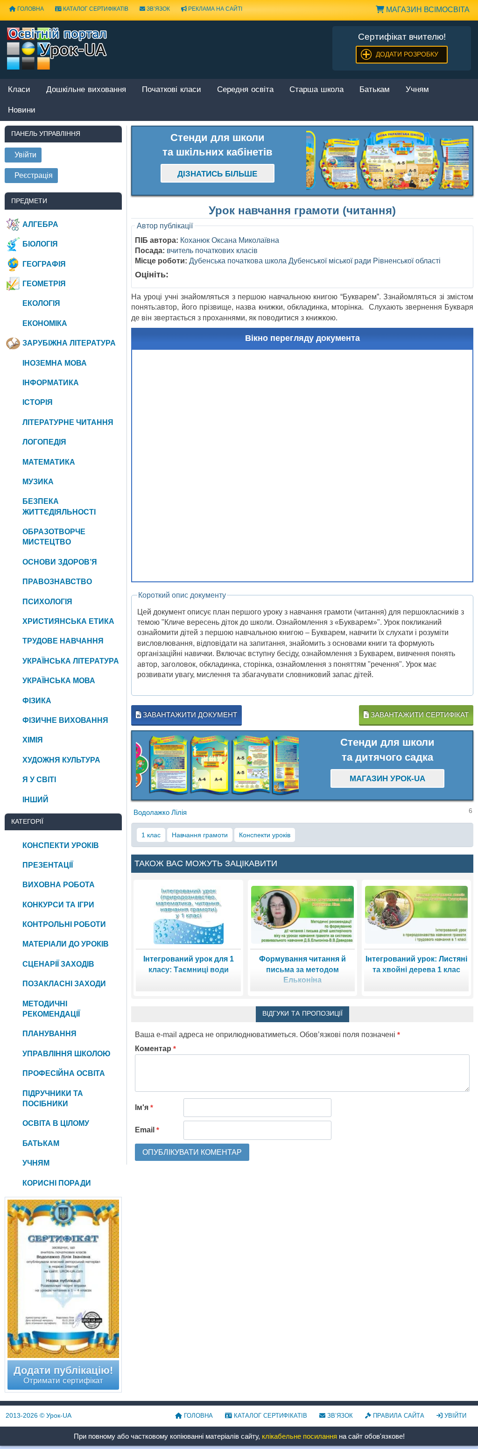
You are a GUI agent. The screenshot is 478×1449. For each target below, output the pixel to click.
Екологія (41, 303)
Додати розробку (407, 54)
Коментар (155, 1049)
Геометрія (44, 284)
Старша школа (316, 90)
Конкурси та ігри (58, 905)
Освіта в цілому (55, 1123)
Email (147, 1130)
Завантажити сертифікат (419, 715)
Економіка (44, 323)
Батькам (374, 90)
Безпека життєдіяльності (59, 506)
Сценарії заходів (58, 964)
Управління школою (66, 1054)
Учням (417, 90)
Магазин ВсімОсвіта (427, 10)
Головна (197, 1415)
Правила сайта (397, 1415)
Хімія (32, 740)
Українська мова (58, 681)
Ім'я (144, 1107)
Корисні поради (56, 1183)
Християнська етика (68, 621)
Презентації (47, 865)
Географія (44, 264)
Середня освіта (245, 90)
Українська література (70, 661)
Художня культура (61, 760)
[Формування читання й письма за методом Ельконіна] (302, 915)
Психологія (47, 602)
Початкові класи (171, 90)
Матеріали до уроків (65, 944)
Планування (49, 1034)
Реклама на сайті (214, 9)
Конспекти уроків (264, 835)
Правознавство (57, 582)
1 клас (151, 835)
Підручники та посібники (52, 1098)
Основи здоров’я (59, 562)
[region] (387, 160)
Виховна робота (58, 885)
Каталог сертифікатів (95, 9)
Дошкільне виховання (86, 90)
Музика (38, 482)
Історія (37, 402)
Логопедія (44, 442)
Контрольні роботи (64, 924)
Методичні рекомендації (51, 1009)
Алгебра (40, 224)
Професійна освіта (63, 1073)
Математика (48, 462)
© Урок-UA (38, 1415)
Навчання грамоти (200, 835)
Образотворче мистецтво (53, 537)
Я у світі (39, 780)
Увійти (454, 1415)
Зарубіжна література (69, 343)
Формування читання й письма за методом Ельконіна (302, 969)
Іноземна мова (54, 363)
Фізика (36, 701)
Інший (35, 800)
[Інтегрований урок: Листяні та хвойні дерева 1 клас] (416, 915)
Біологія (40, 244)
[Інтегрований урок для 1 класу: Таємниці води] (189, 915)
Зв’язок (157, 9)
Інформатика (50, 383)
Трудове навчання (63, 641)
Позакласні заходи (64, 984)
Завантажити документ (189, 715)
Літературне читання (67, 422)
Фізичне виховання (65, 720)
